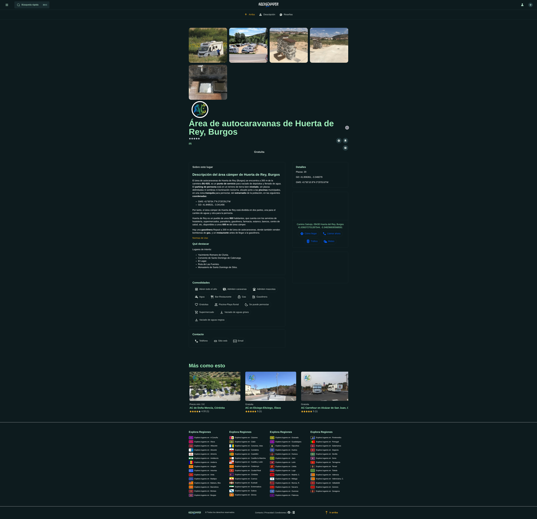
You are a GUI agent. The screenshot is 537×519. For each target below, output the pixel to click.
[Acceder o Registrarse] (522, 4)
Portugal (327, 442)
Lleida (285, 466)
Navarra (286, 487)
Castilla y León (249, 462)
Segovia (327, 450)
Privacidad (269, 513)
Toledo (326, 470)
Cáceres (246, 437)
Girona (245, 495)
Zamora (327, 487)
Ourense (286, 491)
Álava (204, 442)
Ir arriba (333, 512)
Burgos (205, 495)
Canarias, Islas (249, 446)
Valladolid (328, 483)
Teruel (326, 466)
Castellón (246, 454)
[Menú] (6, 5)
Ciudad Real (248, 470)
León (285, 462)
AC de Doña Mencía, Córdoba (207, 407)
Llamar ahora (333, 233)
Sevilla (326, 454)
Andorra (205, 462)
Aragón (205, 466)
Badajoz (205, 479)
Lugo (285, 470)
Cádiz (245, 442)
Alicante (205, 450)
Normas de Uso (200, 238)
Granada (287, 437)
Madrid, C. (287, 475)
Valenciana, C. (330, 479)
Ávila (204, 475)
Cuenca (246, 479)
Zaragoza (328, 491)
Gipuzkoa (287, 446)
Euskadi (246, 483)
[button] (339, 140)
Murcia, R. (287, 483)
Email (240, 341)
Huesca (286, 454)
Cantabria (247, 450)
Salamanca (328, 446)
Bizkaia (205, 491)
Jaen (285, 458)
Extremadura (248, 487)
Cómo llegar (311, 233)
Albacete (205, 446)
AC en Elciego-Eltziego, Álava (263, 407)
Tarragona (328, 462)
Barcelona (206, 487)
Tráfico (314, 241)
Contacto (259, 513)
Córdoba (246, 474)
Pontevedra (328, 437)
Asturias (205, 470)
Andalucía (206, 458)
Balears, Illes (207, 483)
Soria (326, 458)
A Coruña (206, 437)
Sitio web (222, 341)
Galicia (245, 491)
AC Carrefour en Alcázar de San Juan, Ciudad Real (331, 407)
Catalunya (247, 466)
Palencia (286, 495)
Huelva (286, 450)
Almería (205, 454)
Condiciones (280, 513)
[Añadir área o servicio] (531, 5)
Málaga (286, 479)
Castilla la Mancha (250, 458)
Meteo (331, 241)
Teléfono (203, 341)
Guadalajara (288, 442)
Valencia (327, 475)
